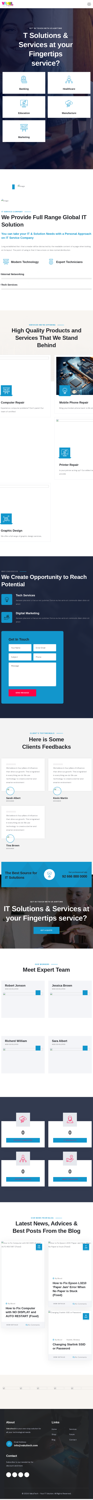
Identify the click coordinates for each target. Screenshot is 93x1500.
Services (73, 1429)
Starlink (69, 1340)
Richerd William (16, 1041)
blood (13, 1303)
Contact (73, 1439)
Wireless (76, 1340)
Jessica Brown (62, 985)
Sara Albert (59, 1041)
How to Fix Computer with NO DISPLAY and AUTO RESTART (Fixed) (22, 1312)
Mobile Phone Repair (73, 402)
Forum (72, 1434)
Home (54, 1429)
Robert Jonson (15, 985)
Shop (54, 1434)
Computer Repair (12, 402)
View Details (12, 1325)
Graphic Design (11, 530)
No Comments (34, 1325)
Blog (53, 1439)
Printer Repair (68, 464)
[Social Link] (8, 1474)
